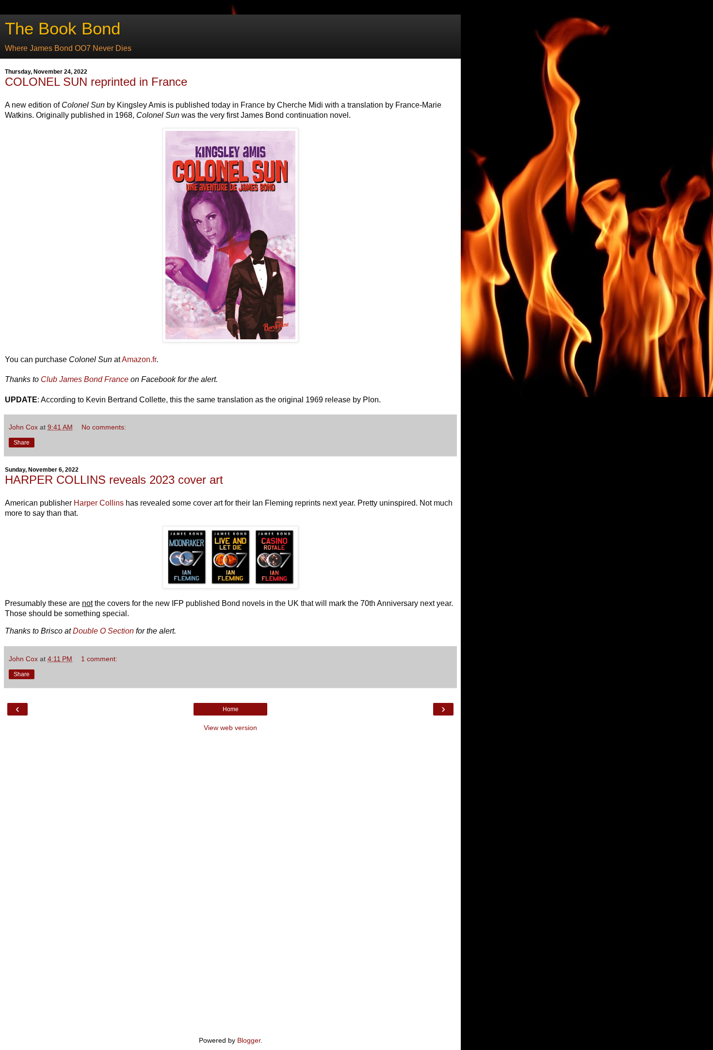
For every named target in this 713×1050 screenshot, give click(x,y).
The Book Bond (62, 28)
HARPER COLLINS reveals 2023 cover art (114, 479)
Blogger (248, 1040)
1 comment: (99, 659)
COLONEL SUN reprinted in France (96, 81)
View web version (230, 728)
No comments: (103, 427)
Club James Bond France (85, 379)
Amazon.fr (139, 359)
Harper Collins (99, 503)
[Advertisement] (230, 882)
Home (231, 709)
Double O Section (103, 631)
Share (22, 442)
